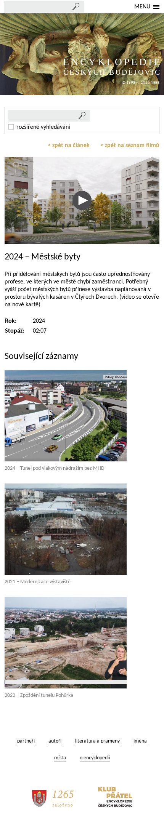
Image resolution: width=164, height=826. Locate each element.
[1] (82, 116)
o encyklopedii (95, 758)
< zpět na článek (69, 145)
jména (140, 741)
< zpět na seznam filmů (129, 145)
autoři (54, 741)
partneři (26, 741)
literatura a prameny (97, 741)
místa (60, 758)
